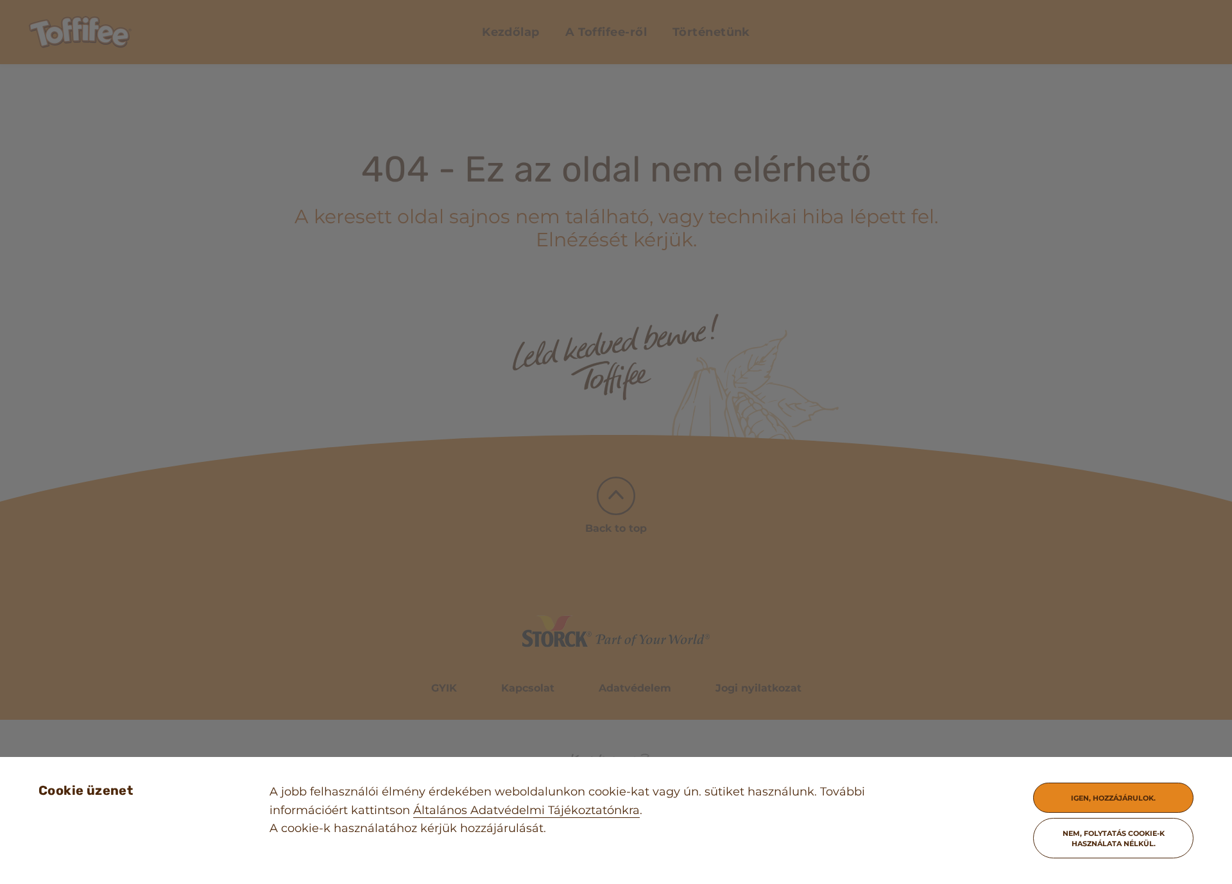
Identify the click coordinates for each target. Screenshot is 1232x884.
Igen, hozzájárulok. (1113, 798)
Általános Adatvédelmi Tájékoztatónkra (526, 810)
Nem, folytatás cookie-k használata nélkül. (1114, 838)
